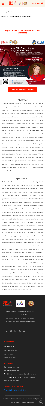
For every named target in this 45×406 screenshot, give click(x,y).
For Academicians (10, 350)
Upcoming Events (10, 358)
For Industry (9, 354)
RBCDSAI (31, 402)
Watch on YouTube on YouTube (23, 89)
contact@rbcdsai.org (13, 370)
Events (10, 12)
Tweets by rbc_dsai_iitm (15, 390)
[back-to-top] (41, 402)
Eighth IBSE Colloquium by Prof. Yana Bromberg (16, 16)
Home (3, 12)
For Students (9, 346)
